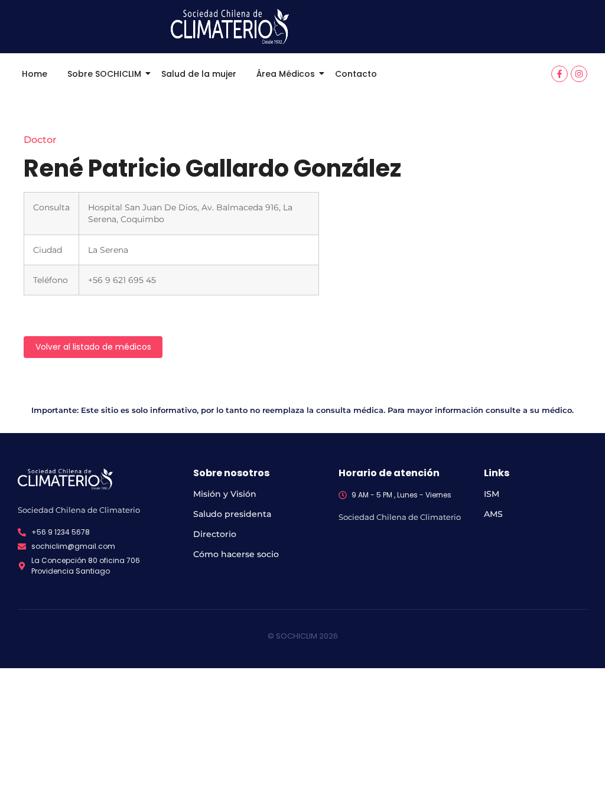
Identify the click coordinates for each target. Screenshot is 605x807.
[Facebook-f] (559, 74)
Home (34, 74)
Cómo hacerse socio (236, 554)
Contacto (356, 74)
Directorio (214, 534)
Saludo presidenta (232, 514)
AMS (493, 514)
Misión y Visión (224, 494)
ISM (491, 494)
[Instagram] (579, 74)
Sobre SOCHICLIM (104, 74)
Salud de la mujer (198, 74)
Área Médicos (285, 74)
